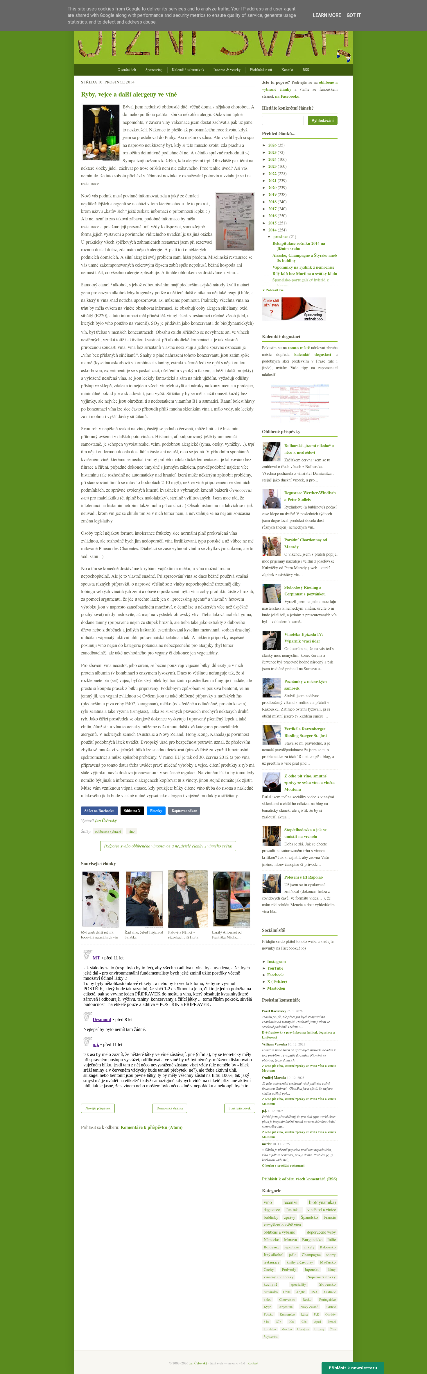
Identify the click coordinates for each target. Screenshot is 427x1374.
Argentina (286, 1306)
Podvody (289, 1269)
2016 (273, 216)
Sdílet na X (132, 810)
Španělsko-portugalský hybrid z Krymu (300, 282)
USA (314, 1291)
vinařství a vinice (321, 1209)
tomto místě (299, 348)
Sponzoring (154, 69)
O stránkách (127, 69)
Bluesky (156, 810)
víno (131, 831)
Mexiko (286, 1329)
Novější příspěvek (97, 1108)
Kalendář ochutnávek (188, 69)
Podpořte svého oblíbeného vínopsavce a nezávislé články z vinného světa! (168, 846)
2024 (273, 159)
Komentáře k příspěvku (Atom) (151, 1127)
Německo (271, 1239)
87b (278, 1321)
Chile (286, 1291)
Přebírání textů (261, 69)
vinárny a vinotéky (279, 1277)
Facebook (273, 975)
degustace (272, 1209)
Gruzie (331, 1306)
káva (304, 1314)
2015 (273, 223)
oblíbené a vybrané (108, 831)
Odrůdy (330, 1314)
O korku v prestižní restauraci (283, 1165)
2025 (273, 152)
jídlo (293, 1254)
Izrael (332, 1321)
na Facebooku (287, 96)
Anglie (300, 1291)
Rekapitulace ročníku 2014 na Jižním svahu (298, 246)
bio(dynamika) (322, 1202)
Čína (333, 1329)
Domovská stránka (170, 1108)
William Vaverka (274, 1044)
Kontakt (287, 69)
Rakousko (328, 1247)
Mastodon (273, 988)
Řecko (307, 1299)
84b (266, 1321)
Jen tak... (293, 1209)
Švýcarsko (271, 1336)
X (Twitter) (274, 981)
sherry (331, 1254)
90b (291, 1321)
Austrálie (329, 1291)
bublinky (271, 1217)
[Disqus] (168, 1020)
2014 (273, 230)
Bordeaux (271, 1247)
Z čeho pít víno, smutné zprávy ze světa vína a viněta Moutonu (309, 782)
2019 (273, 194)
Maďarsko (328, 1262)
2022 (273, 173)
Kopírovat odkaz (184, 810)
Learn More (327, 15)
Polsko (268, 1314)
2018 (273, 202)
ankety (309, 1247)
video (267, 1299)
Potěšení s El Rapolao (303, 877)
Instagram (274, 961)
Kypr (267, 1306)
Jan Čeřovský (106, 820)
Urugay (319, 1329)
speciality (298, 1284)
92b (304, 1321)
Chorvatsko (287, 1299)
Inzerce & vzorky (227, 69)
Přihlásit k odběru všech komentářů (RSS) (299, 1179)
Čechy (269, 1269)
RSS (306, 69)
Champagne (311, 1254)
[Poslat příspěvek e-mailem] (118, 820)
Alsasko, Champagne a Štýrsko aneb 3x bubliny (304, 258)
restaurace (271, 1262)
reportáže (291, 1247)
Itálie (331, 1239)
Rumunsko (287, 1314)
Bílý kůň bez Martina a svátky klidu (304, 273)
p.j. (264, 1110)
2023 (273, 166)
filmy (332, 1269)
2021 (273, 180)
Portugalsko (327, 1299)
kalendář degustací (312, 354)
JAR (316, 1314)
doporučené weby (321, 1232)
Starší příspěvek (240, 1108)
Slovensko (327, 1284)
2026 (273, 145)
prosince (281, 236)
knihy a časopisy (300, 1262)
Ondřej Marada (274, 1077)
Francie (330, 1217)
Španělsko (309, 1217)
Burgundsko (312, 1239)
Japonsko (312, 1269)
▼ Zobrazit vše (273, 290)
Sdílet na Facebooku (99, 810)
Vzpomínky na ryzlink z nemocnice (303, 267)
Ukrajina (303, 1329)
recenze (290, 1202)
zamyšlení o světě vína (282, 1224)
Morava (290, 1239)
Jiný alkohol (274, 1254)
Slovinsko (271, 1291)
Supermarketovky (322, 1277)
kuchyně (270, 1284)
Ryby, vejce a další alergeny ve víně (129, 94)
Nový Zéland (309, 1306)
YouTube (272, 968)
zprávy (289, 1217)
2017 (273, 209)
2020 (273, 187)
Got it (354, 15)
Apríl (317, 1321)
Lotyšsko (270, 1329)
